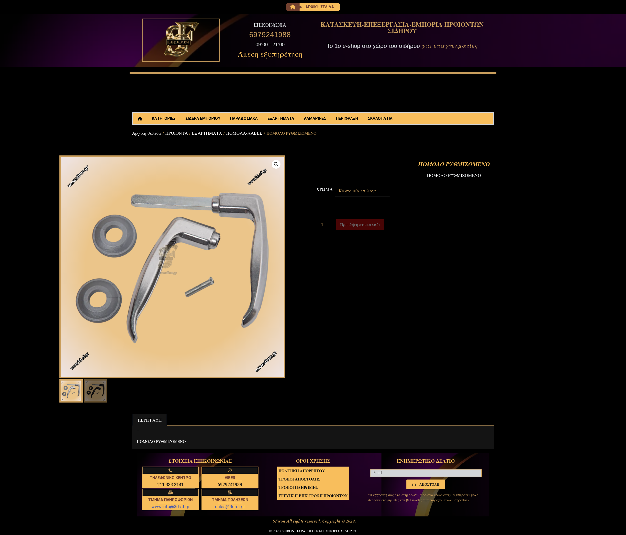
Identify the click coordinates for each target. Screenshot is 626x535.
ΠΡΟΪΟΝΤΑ (176, 133)
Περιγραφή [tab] (150, 420)
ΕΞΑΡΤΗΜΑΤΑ (281, 118)
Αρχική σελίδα (146, 133)
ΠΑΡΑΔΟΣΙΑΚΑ (244, 118)
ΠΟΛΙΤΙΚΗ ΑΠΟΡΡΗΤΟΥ (302, 470)
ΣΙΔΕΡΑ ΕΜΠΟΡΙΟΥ (202, 118)
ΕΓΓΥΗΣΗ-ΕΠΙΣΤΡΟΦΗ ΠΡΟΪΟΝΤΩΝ (313, 495)
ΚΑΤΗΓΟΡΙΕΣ (164, 118)
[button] (276, 164)
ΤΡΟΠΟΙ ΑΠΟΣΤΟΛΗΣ (300, 479)
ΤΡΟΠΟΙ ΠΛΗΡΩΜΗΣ (298, 487)
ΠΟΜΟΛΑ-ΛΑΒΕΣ (244, 133)
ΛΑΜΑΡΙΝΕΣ (315, 118)
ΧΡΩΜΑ (324, 189)
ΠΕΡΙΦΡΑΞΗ (347, 118)
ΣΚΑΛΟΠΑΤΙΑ (380, 118)
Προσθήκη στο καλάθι (360, 224)
